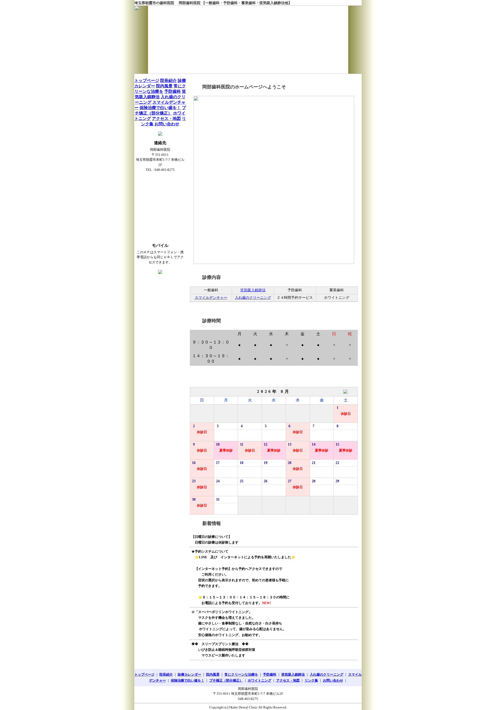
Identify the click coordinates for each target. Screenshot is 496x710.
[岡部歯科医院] (248, 39)
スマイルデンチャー (211, 298)
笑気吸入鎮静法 (253, 290)
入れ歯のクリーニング (253, 298)
